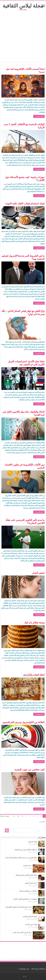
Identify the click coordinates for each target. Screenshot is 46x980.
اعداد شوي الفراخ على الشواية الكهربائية (18, 907)
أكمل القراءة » (39, 116)
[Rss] (26, 976)
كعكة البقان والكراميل (34, 674)
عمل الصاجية (27, 865)
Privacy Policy (38, 969)
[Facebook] (23, 976)
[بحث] (7, 830)
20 (18, 816)
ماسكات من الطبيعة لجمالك (28, 891)
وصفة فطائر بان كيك (34, 622)
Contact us (24, 969)
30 (14, 816)
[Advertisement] (23, 39)
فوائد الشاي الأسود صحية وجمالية (26, 875)
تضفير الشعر (38, 573)
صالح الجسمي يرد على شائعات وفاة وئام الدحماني (21, 857)
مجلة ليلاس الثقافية (23, 5)
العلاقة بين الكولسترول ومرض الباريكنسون (23, 722)
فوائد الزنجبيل (32, 842)
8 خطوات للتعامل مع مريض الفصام (26, 849)
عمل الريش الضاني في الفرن (22, 932)
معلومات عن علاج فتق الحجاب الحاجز (25, 899)
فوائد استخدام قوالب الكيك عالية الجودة (25, 203)
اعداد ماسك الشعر (31, 883)
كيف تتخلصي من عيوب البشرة (30, 769)
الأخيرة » (42, 822)
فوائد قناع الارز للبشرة (30, 916)
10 (22, 816)
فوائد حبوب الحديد (31, 924)
